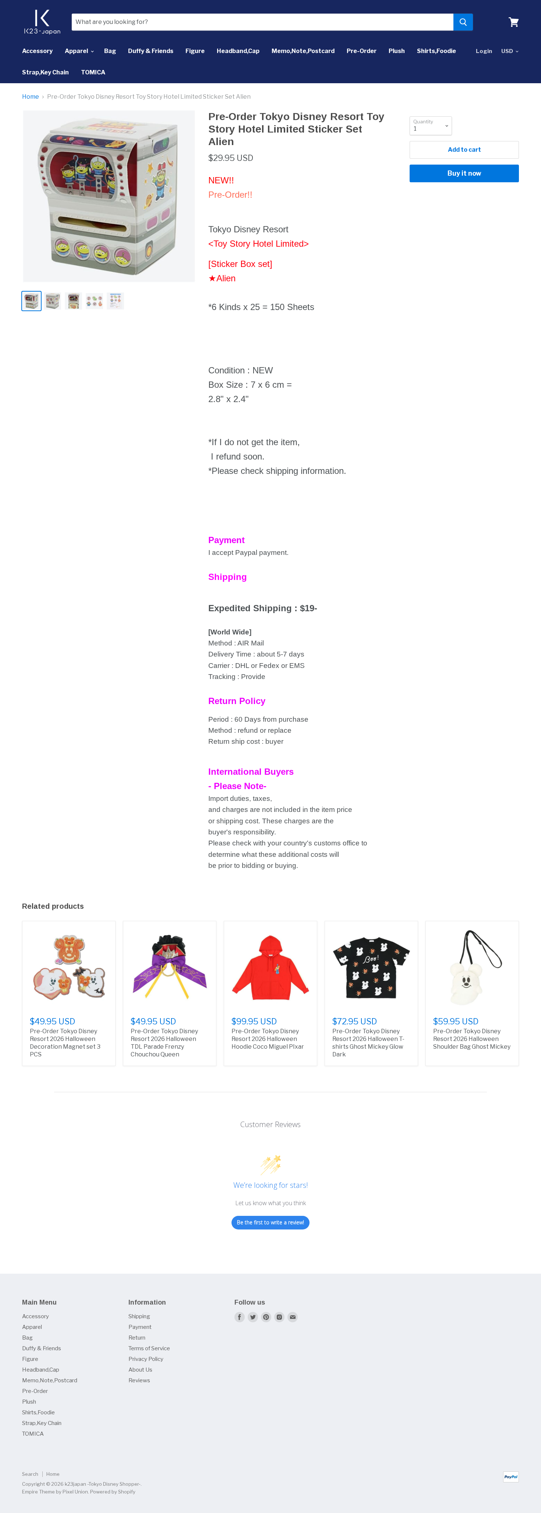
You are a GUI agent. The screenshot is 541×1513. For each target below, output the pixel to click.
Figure (195, 50)
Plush (397, 50)
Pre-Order (361, 50)
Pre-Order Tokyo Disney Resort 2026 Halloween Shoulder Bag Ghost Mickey (471, 1039)
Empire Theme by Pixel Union (55, 1492)
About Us (140, 1369)
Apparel (77, 50)
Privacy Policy (145, 1359)
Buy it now (464, 173)
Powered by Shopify (112, 1492)
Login (484, 51)
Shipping (139, 1316)
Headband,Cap (238, 50)
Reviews (139, 1380)
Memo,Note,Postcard (303, 50)
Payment (140, 1327)
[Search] (463, 22)
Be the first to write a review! (270, 1222)
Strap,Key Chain (45, 72)
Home (30, 97)
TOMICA (93, 72)
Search (30, 1474)
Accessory (37, 50)
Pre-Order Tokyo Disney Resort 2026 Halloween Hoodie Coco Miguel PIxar (267, 1039)
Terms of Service (149, 1348)
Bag (110, 50)
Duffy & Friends (150, 50)
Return (136, 1337)
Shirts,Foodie (436, 50)
